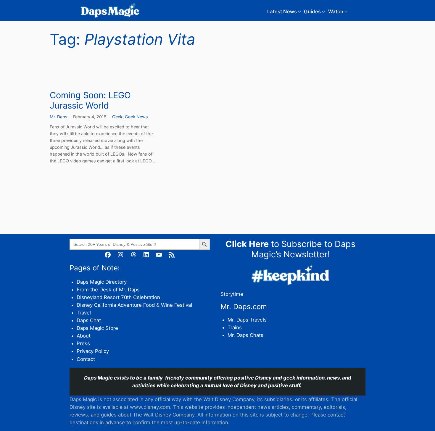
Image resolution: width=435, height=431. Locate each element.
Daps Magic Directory (102, 282)
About (84, 336)
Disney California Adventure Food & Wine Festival (134, 305)
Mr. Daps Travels (247, 320)
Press (83, 343)
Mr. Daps (58, 116)
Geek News (136, 116)
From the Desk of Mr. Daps (108, 290)
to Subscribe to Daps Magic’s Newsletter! (290, 249)
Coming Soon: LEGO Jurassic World (90, 100)
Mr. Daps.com (243, 306)
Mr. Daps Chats (245, 335)
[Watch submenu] (345, 11)
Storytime (231, 294)
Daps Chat (89, 320)
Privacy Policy (93, 351)
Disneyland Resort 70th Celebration (118, 297)
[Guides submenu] (323, 11)
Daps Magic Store (97, 328)
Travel (84, 313)
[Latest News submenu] (299, 11)
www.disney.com (150, 407)
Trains (235, 327)
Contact (86, 359)
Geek (117, 116)
